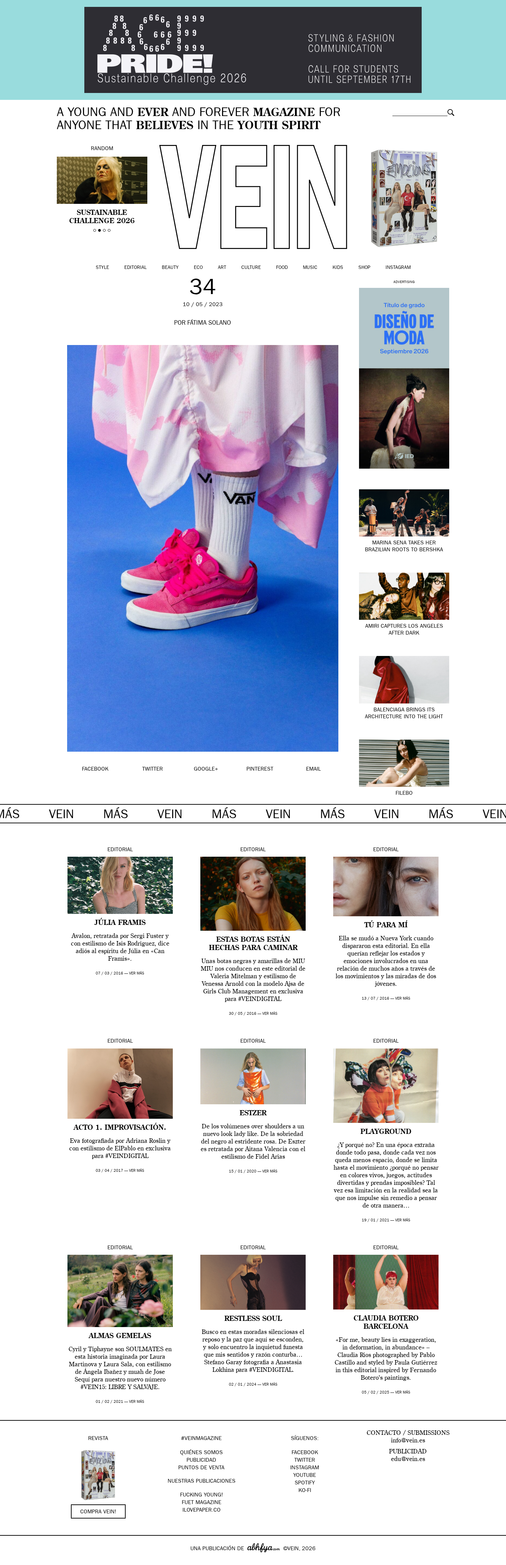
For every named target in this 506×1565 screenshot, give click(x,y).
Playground (385, 1132)
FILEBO (404, 793)
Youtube (304, 1476)
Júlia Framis (120, 923)
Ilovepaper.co (201, 1510)
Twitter (304, 1460)
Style (102, 267)
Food (282, 267)
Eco (198, 267)
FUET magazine (201, 1503)
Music (310, 267)
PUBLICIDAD (201, 1460)
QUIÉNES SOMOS (201, 1453)
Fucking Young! (201, 1495)
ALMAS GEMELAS (120, 1336)
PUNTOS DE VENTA (201, 1468)
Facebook (305, 1453)
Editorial (135, 267)
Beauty (170, 267)
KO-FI (304, 1491)
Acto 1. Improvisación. (120, 1128)
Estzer (253, 1113)
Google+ (12, 1560)
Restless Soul (253, 1319)
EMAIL (313, 769)
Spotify (305, 1483)
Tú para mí (386, 925)
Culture (251, 267)
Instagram (398, 267)
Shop (364, 267)
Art (222, 267)
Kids (338, 267)
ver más (136, 973)
